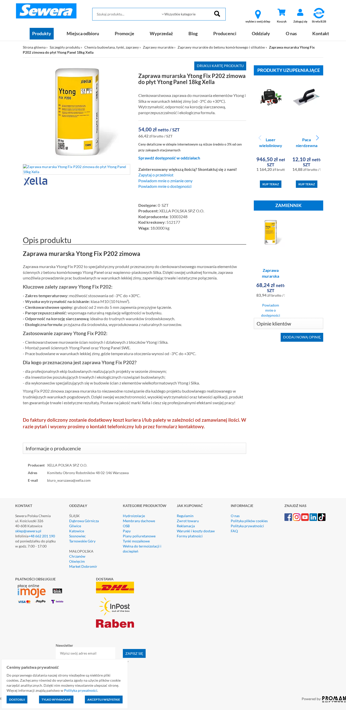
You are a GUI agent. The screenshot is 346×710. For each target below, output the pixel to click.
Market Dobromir (83, 566)
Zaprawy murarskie (158, 47)
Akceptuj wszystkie (103, 699)
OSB (126, 526)
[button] (317, 138)
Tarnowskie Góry (82, 541)
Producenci (224, 33)
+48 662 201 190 (41, 536)
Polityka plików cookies (249, 521)
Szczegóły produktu (65, 47)
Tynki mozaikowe (136, 541)
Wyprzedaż (161, 33)
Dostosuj (17, 699)
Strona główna (34, 47)
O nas (291, 33)
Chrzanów (77, 556)
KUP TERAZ (270, 184)
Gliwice (75, 526)
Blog (193, 33)
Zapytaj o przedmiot (156, 175)
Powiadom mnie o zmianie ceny (165, 180)
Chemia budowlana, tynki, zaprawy (111, 47)
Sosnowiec (77, 536)
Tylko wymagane (56, 699)
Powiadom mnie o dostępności (164, 186)
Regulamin (185, 516)
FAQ (234, 531)
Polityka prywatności (247, 526)
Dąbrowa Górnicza (84, 521)
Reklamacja (186, 526)
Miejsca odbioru (83, 33)
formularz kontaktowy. (180, 426)
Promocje (124, 33)
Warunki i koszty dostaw (196, 531)
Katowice (76, 531)
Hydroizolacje (134, 516)
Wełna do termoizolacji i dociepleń (142, 548)
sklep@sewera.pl (28, 531)
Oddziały (261, 33)
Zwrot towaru (188, 521)
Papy (127, 531)
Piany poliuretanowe (139, 536)
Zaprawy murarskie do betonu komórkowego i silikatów (221, 47)
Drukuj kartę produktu (220, 66)
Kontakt (320, 33)
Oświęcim (77, 561)
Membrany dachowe (139, 521)
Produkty (41, 33)
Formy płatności (190, 536)
